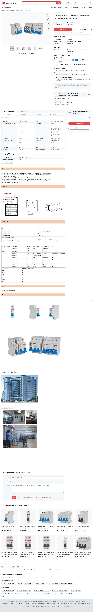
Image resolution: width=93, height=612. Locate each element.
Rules (90, 7)
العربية (54, 603)
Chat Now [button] (83, 29)
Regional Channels (63, 601)
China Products (18, 601)
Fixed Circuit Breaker (7, 593)
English (12, 603)
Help (66, 7)
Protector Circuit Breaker (46, 593)
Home (2, 10)
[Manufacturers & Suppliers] (9, 2)
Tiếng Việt (80, 603)
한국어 (58, 603)
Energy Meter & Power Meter (52, 569)
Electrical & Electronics (9, 10)
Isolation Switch (11, 583)
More (2, 596)
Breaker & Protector (19, 10)
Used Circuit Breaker (19, 593)
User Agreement (55, 606)
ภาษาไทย (70, 603)
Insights (83, 601)
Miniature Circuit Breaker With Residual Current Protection (60, 583)
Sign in (90, 3)
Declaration (61, 606)
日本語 (62, 603)
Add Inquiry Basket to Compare (27, 53)
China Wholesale (40, 601)
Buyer (59, 7)
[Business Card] (89, 117)
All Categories (6, 7)
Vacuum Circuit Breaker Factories (41, 590)
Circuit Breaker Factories (8, 590)
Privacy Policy (68, 606)
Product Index (71, 601)
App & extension (74, 7)
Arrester (20, 583)
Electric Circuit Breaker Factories (24, 590)
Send (14, 497)
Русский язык (33, 603)
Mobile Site (78, 601)
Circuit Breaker (28, 10)
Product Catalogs (22, 566)
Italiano (39, 603)
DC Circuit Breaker (40, 583)
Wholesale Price (48, 601)
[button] (61, 114)
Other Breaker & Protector (30, 569)
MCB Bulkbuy (71, 593)
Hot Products (11, 601)
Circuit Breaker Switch (76, 590)
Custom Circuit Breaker (32, 593)
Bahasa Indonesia (86, 603)
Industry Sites (55, 601)
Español (17, 603)
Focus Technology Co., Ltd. (37, 606)
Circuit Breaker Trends (60, 593)
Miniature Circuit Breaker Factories (60, 590)
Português (22, 603)
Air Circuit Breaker (29, 583)
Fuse (4, 583)
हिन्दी (66, 603)
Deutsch (43, 603)
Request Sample (78, 32)
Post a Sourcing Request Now (43, 497)
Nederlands (49, 603)
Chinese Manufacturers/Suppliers (29, 601)
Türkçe (75, 603)
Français (27, 603)
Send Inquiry (63, 29)
